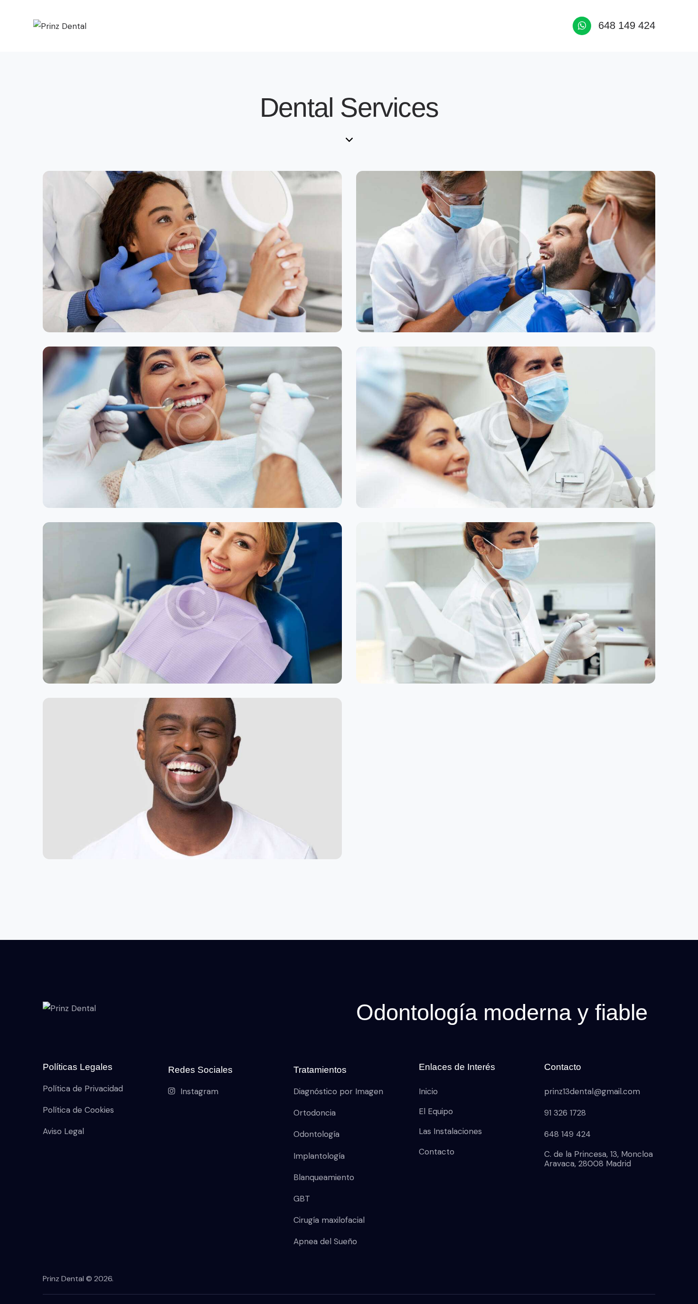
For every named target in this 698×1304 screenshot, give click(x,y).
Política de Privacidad (83, 1088)
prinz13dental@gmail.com (592, 1091)
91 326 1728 (565, 1112)
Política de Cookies (78, 1110)
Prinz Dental (63, 1279)
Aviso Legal (63, 1131)
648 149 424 (567, 1134)
